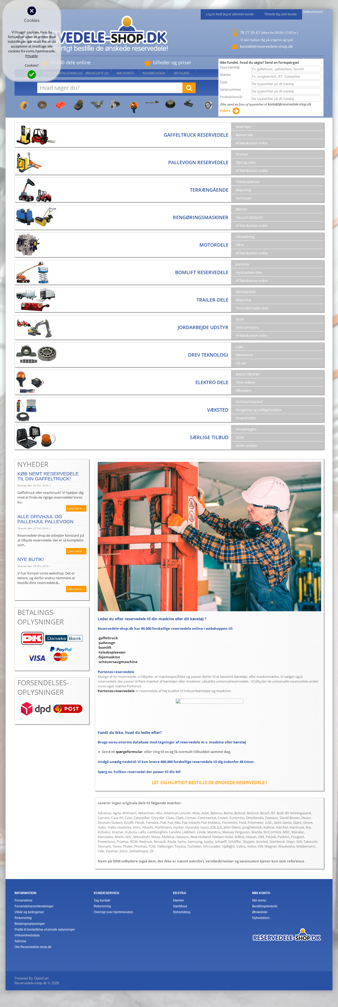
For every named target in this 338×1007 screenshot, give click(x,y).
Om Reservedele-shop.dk (33, 947)
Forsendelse (23, 900)
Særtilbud (180, 906)
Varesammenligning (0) (62, 73)
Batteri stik (244, 134)
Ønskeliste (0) (97, 73)
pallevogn (107, 642)
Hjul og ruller (246, 162)
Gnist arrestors (247, 327)
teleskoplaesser (112, 652)
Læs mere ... (76, 508)
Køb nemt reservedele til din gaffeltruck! (48, 476)
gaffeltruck (108, 638)
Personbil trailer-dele (252, 308)
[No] (31, 10)
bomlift (105, 647)
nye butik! (30, 559)
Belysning (243, 189)
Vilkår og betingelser (29, 912)
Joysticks (242, 264)
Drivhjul (242, 154)
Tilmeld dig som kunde (280, 14)
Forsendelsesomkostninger (34, 906)
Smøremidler (246, 418)
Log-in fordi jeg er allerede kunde (230, 14)
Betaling (181, 73)
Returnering (23, 918)
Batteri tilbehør (248, 374)
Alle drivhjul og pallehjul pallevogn (45, 519)
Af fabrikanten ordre (251, 143)
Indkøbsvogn (153, 73)
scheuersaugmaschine (118, 661)
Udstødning (245, 236)
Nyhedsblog (181, 912)
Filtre (240, 244)
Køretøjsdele (246, 291)
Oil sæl (241, 363)
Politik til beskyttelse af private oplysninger (45, 929)
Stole (240, 319)
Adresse (20, 941)
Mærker (178, 900)
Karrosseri (244, 198)
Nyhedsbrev (261, 918)
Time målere (245, 382)
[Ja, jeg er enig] (31, 74)
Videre (225, 110)
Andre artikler (246, 445)
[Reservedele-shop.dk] (287, 930)
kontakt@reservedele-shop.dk (266, 46)
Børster (241, 209)
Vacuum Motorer (249, 217)
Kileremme (244, 354)
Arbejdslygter (246, 429)
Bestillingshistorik (264, 906)
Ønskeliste (259, 912)
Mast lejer (243, 126)
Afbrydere (243, 390)
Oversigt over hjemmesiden (113, 912)
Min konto (125, 73)
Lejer (239, 346)
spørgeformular (129, 751)
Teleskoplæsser (248, 181)
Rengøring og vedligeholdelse (259, 409)
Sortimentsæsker (249, 401)
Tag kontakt (102, 900)
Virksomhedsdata (27, 935)
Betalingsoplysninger (30, 924)
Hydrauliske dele (249, 272)
